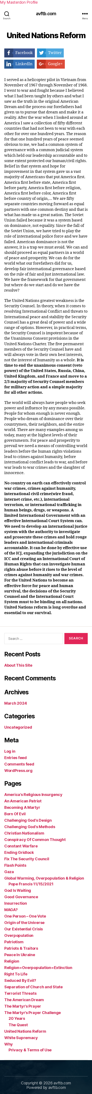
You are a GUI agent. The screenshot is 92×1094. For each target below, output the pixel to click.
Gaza (9, 871)
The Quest (18, 1025)
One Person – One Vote (25, 916)
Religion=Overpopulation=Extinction (38, 967)
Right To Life (15, 974)
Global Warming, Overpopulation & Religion (44, 878)
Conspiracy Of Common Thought (34, 839)
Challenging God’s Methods (29, 826)
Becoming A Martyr (22, 807)
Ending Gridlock (19, 852)
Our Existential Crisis (23, 929)
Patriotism (13, 942)
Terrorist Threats (20, 993)
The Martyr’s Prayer (22, 1006)
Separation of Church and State (33, 987)
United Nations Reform (25, 1031)
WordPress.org (18, 770)
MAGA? (11, 909)
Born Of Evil (15, 814)
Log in (9, 751)
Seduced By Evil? (20, 980)
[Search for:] (33, 639)
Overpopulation (18, 935)
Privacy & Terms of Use (30, 1050)
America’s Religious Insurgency (33, 794)
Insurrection (15, 903)
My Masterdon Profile (19, 2)
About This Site (18, 665)
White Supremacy (21, 1037)
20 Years (17, 1018)
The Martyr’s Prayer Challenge (32, 1012)
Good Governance (21, 897)
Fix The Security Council (26, 859)
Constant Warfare (21, 846)
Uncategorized (18, 727)
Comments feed (19, 764)
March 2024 (15, 703)
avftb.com (46, 13)
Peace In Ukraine (19, 954)
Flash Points (15, 865)
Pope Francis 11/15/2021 (31, 884)
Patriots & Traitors (21, 948)
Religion (11, 961)
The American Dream (24, 1000)
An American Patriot (23, 801)
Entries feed (15, 757)
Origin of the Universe (24, 922)
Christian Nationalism (24, 833)
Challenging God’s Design (28, 820)
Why (8, 1044)
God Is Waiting (17, 890)
